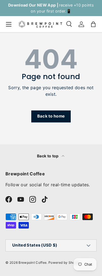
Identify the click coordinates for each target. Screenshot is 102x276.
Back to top (48, 156)
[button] (93, 24)
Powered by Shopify (64, 262)
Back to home (51, 116)
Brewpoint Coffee (32, 262)
